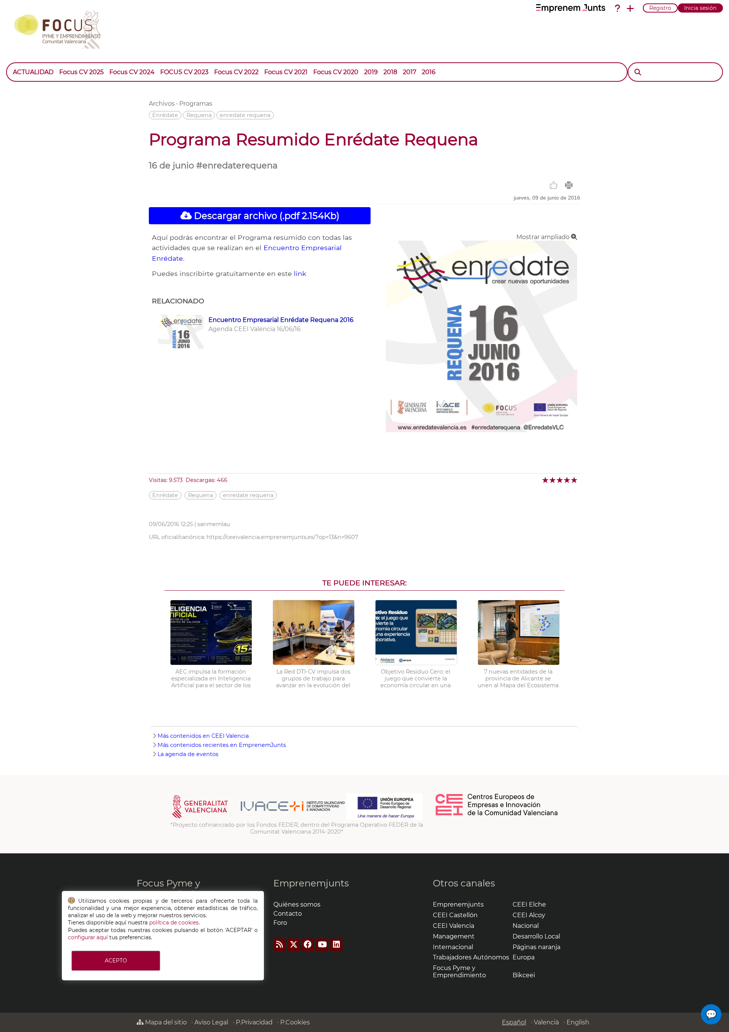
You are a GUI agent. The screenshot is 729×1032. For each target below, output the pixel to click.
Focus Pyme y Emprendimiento (176, 889)
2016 (429, 72)
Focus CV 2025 (81, 72)
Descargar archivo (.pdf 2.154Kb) (265, 215)
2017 (409, 72)
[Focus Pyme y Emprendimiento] (61, 28)
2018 (390, 72)
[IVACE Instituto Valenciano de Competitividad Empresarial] (258, 818)
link (300, 273)
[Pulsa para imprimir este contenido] (569, 185)
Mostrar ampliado (543, 237)
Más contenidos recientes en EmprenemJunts (222, 745)
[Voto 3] (560, 480)
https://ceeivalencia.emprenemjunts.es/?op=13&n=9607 (282, 537)
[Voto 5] (574, 480)
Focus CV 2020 (335, 72)
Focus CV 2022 (236, 72)
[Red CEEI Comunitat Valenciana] (497, 814)
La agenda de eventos (188, 754)
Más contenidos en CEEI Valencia (203, 735)
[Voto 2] (553, 480)
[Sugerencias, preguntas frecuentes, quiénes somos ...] (617, 8)
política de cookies (174, 922)
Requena (198, 115)
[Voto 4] (567, 480)
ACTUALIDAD (33, 72)
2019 (371, 72)
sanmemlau (213, 524)
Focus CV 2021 (286, 72)
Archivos (162, 103)
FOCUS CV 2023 (184, 72)
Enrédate (165, 115)
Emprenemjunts (311, 883)
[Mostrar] (441, 68)
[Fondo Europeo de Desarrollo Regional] (384, 818)
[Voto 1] (545, 480)
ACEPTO (116, 960)
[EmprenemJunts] (570, 8)
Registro (660, 8)
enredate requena (245, 115)
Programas (195, 103)
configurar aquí (88, 937)
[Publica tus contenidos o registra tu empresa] (630, 8)
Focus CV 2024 (132, 72)
